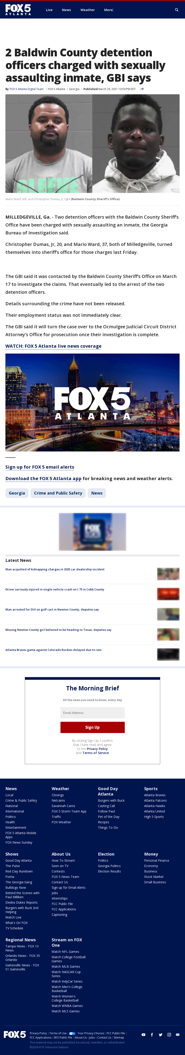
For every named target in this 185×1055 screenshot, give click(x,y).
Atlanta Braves (155, 795)
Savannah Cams (63, 806)
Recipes (103, 822)
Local (9, 795)
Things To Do (108, 827)
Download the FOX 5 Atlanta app (43, 478)
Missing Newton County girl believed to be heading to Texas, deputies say (58, 630)
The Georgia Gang (18, 882)
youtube (143, 1034)
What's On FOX (16, 923)
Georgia (74, 89)
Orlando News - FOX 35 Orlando (22, 957)
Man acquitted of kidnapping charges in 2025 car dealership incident (54, 569)
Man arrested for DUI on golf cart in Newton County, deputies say (52, 609)
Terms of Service (95, 753)
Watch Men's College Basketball (67, 989)
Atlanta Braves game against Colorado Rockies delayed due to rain (53, 650)
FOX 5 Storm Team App (69, 811)
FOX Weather (61, 822)
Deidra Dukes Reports (21, 902)
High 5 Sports (154, 816)
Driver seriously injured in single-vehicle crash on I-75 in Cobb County (54, 589)
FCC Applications (64, 909)
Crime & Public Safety (21, 800)
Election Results (109, 871)
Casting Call (106, 806)
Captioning (59, 914)
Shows (11, 854)
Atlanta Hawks (154, 806)
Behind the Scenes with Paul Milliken (22, 895)
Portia (9, 877)
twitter (160, 1034)
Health (10, 822)
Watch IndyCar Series (67, 981)
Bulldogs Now (15, 887)
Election (106, 854)
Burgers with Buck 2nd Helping (21, 910)
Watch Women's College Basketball (65, 998)
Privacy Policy (97, 749)
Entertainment (15, 827)
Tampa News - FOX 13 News (22, 948)
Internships (60, 898)
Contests (58, 871)
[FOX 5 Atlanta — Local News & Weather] (20, 9)
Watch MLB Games (66, 966)
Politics (10, 816)
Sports (150, 788)
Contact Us (60, 882)
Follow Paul (106, 811)
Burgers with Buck (111, 800)
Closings (58, 795)
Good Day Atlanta (108, 791)
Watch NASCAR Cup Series (66, 974)
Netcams (58, 800)
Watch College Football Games (69, 959)
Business (150, 871)
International (14, 811)
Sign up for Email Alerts (69, 887)
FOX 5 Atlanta (56, 89)
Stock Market (154, 877)
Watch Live (13, 917)
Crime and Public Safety (58, 493)
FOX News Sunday (18, 842)
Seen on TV (60, 866)
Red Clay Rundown (19, 871)
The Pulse (12, 866)
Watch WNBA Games (67, 1006)
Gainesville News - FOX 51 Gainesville (22, 967)
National (11, 806)
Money (151, 854)
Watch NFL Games (65, 951)
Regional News (20, 939)
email (177, 1034)
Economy (151, 866)
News (96, 493)
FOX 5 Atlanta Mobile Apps (20, 835)
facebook (152, 1034)
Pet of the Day (108, 816)
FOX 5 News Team (65, 877)
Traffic (56, 816)
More (108, 9)
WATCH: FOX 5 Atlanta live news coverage (53, 346)
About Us (61, 854)
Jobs (55, 893)
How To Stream (63, 860)
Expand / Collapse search (177, 10)
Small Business (155, 882)
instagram (169, 1034)
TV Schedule (14, 928)
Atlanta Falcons (155, 800)
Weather (60, 788)
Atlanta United (154, 811)
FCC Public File (62, 904)
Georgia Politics (109, 866)
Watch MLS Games (66, 1011)
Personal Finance (156, 860)
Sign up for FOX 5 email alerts (39, 467)
